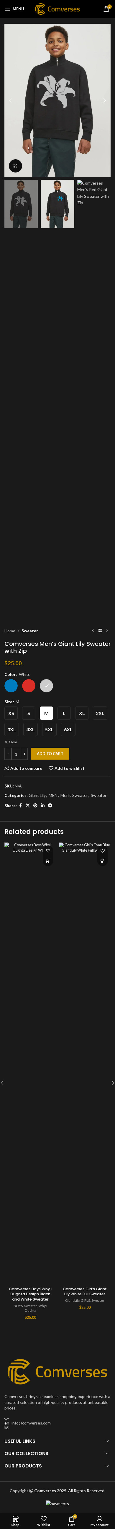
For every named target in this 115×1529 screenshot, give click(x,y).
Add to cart (50, 753)
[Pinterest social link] (35, 806)
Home (9, 630)
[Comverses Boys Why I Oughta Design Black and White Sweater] (30, 1063)
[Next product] (107, 630)
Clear (13, 742)
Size (8, 701)
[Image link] (57, 1370)
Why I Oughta (35, 1308)
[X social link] (28, 806)
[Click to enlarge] (15, 166)
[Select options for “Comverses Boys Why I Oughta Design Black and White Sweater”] (48, 861)
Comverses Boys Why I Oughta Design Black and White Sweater (30, 1294)
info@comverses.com (31, 1422)
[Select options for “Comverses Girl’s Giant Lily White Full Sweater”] (102, 861)
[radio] (11, 685)
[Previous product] (92, 630)
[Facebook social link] (20, 806)
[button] (10, 100)
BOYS (18, 1306)
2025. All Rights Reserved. (69, 1490)
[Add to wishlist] (48, 850)
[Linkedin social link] (42, 806)
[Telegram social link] (50, 806)
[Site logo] (58, 8)
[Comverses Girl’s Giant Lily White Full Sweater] (85, 1063)
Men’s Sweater (74, 795)
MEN (53, 795)
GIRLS (85, 1300)
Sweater (30, 630)
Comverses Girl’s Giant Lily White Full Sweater (85, 1291)
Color (10, 674)
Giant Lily (37, 795)
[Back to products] (100, 630)
